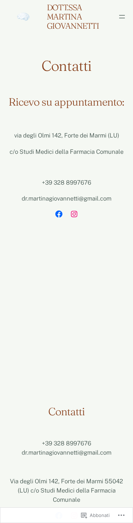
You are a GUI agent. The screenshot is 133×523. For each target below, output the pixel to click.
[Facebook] (59, 214)
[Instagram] (74, 214)
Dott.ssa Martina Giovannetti (73, 16)
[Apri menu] (122, 16)
